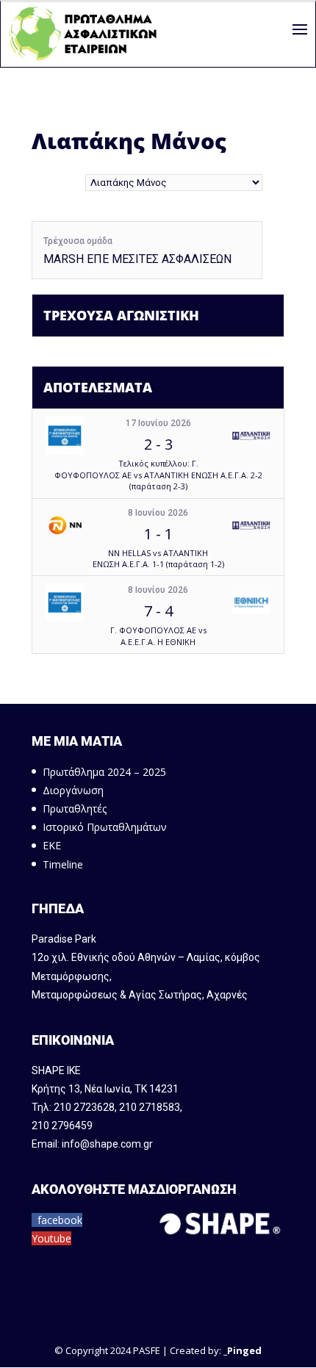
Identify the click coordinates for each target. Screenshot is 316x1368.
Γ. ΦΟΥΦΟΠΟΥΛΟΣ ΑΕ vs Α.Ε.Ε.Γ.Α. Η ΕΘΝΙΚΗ (158, 635)
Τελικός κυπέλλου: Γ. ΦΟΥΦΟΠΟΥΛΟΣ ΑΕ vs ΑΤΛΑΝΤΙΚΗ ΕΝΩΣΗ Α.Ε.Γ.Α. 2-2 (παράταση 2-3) (158, 475)
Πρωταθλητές (75, 809)
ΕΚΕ (52, 845)
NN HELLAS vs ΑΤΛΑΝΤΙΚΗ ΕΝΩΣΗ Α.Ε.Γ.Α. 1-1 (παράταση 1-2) (158, 558)
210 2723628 (84, 1107)
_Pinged (242, 1350)
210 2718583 (149, 1107)
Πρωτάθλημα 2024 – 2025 (104, 772)
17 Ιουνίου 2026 (158, 423)
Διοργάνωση (73, 790)
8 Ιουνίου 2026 (158, 513)
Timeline (63, 864)
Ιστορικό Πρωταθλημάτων (105, 827)
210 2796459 (62, 1125)
